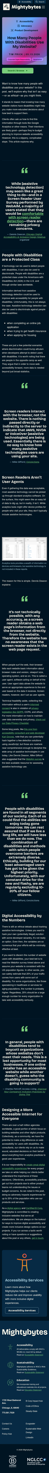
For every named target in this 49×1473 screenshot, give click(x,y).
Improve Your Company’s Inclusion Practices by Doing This (25, 1092)
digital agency (14, 1208)
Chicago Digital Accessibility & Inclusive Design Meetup (24, 235)
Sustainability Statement (34, 1372)
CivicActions (32, 462)
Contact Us (7, 1423)
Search (41, 2)
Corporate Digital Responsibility (19, 59)
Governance (37, 59)
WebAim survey (34, 759)
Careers (5, 1428)
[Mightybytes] (22, 6)
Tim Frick (16, 54)
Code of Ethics (32, 1406)
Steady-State (31, 1411)
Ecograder (30, 1423)
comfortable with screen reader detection (25, 217)
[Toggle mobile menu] (43, 7)
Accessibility (26, 2)
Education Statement (33, 1390)
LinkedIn (29, 1437)
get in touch (37, 1238)
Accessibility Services (22, 1310)
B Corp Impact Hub (34, 1400)
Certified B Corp (34, 1208)
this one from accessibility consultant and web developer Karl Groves (23, 732)
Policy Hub (7, 1433)
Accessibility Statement (34, 1354)
